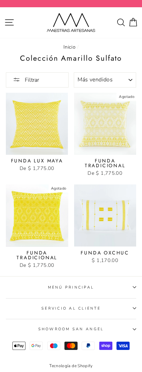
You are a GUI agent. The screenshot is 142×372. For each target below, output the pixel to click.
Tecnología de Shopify (71, 366)
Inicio (69, 46)
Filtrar (31, 80)
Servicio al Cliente (71, 308)
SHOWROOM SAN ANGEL (71, 329)
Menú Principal (71, 287)
